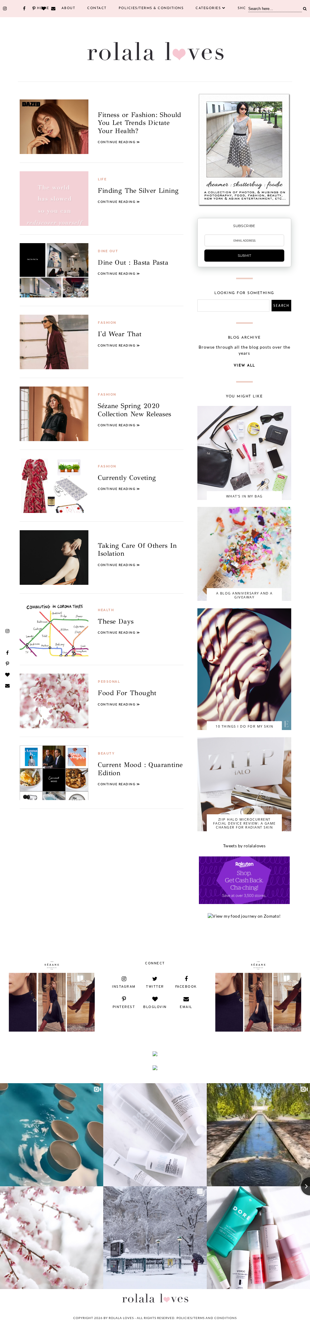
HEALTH (106, 610)
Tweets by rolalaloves (244, 845)
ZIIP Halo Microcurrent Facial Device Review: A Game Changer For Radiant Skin (244, 823)
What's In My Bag (244, 496)
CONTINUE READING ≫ (119, 142)
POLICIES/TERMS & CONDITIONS (151, 8)
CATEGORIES (208, 8)
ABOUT (68, 8)
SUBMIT (244, 255)
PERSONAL (109, 682)
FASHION (107, 323)
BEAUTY (106, 753)
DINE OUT (108, 251)
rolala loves (121, 1318)
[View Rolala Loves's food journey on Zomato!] (244, 916)
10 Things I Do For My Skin (244, 726)
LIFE (102, 179)
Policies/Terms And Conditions (206, 1318)
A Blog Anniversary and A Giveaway (244, 595)
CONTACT (97, 8)
